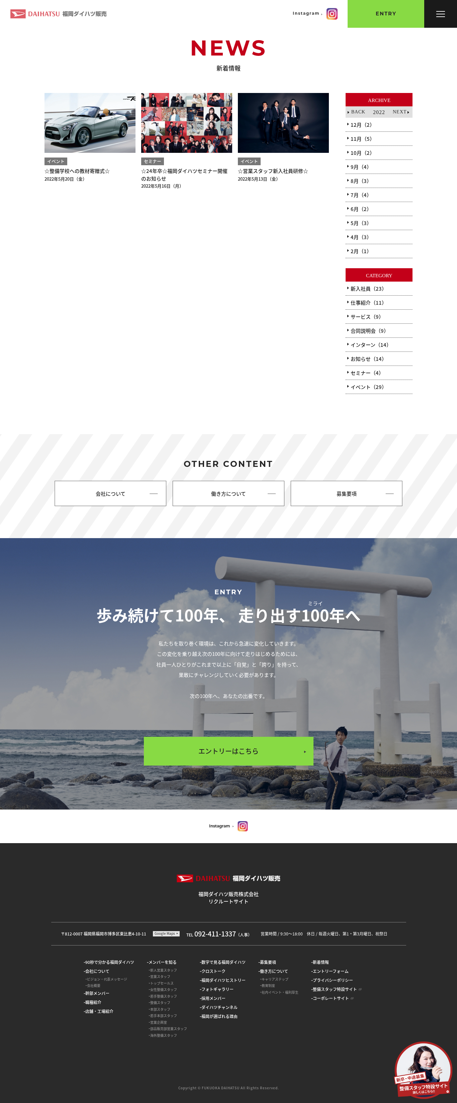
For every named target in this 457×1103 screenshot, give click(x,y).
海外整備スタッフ (163, 1035)
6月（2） (361, 208)
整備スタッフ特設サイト (335, 989)
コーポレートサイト (331, 998)
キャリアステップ (275, 979)
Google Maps (165, 933)
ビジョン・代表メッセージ (107, 979)
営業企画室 (158, 1022)
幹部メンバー (97, 993)
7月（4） (361, 194)
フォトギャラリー (217, 989)
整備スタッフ (160, 1002)
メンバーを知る (163, 962)
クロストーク (213, 971)
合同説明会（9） (370, 330)
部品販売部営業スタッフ (168, 1028)
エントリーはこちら (228, 751)
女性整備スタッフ (163, 989)
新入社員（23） (369, 288)
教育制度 (268, 985)
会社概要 (93, 985)
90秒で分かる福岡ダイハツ (109, 962)
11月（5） (363, 138)
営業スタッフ (160, 976)
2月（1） (361, 251)
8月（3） (361, 180)
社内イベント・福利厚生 (280, 992)
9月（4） (361, 166)
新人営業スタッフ (163, 970)
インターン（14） (371, 344)
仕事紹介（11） (369, 302)
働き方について (274, 971)
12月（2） (363, 124)
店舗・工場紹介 (99, 1011)
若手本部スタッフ (163, 1015)
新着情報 (321, 962)
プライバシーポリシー (333, 980)
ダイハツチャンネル (219, 1007)
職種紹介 (93, 1002)
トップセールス (162, 983)
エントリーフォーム (331, 971)
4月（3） (361, 236)
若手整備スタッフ (163, 996)
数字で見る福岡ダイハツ (223, 962)
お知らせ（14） (369, 358)
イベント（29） (369, 386)
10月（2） (363, 152)
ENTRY (386, 14)
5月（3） (361, 222)
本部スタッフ (160, 1009)
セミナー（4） (367, 372)
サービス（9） (367, 316)
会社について (97, 971)
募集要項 (268, 962)
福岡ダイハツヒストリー (223, 980)
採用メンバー (213, 998)
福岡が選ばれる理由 (219, 1016)
